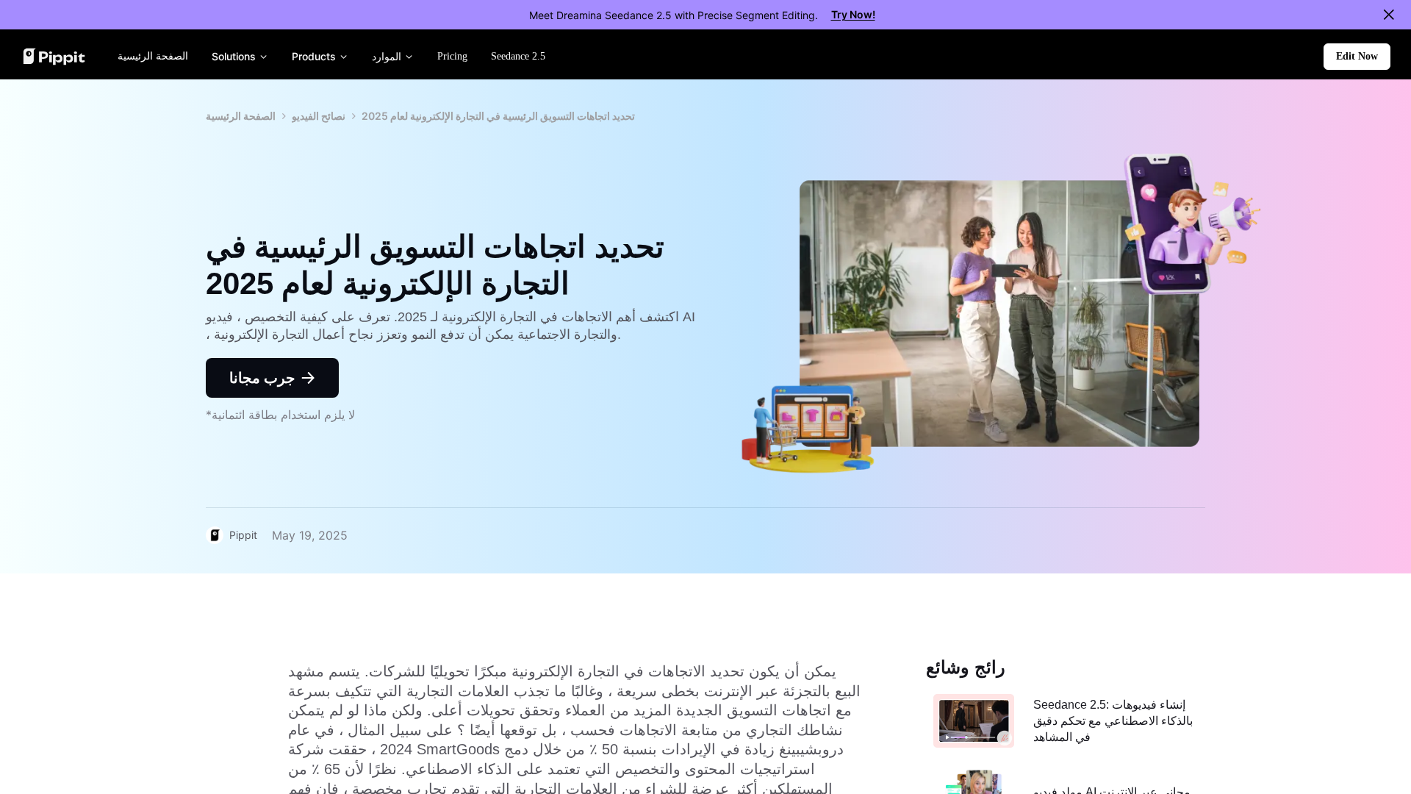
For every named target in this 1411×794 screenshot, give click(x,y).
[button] (1357, 56)
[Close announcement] (1389, 14)
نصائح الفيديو (318, 116)
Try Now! (853, 14)
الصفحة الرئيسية (241, 116)
